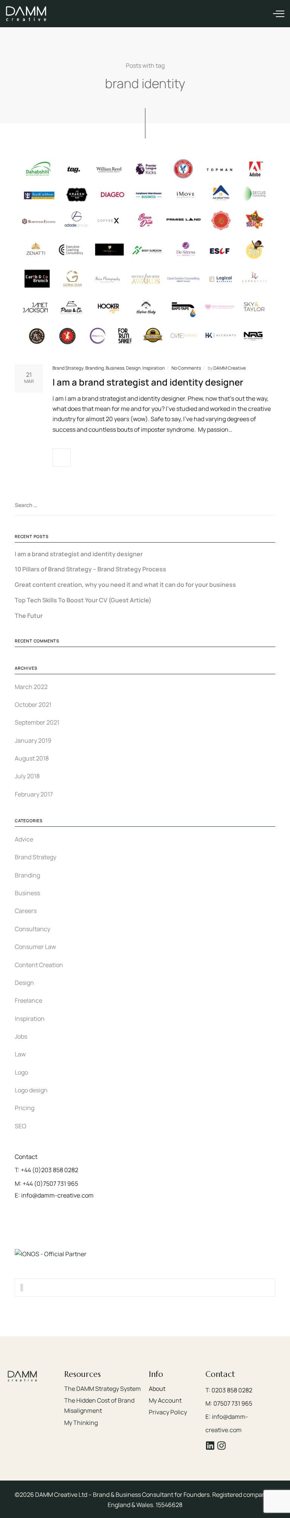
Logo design (31, 1090)
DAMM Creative (229, 368)
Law (20, 1054)
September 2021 (37, 722)
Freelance (28, 1000)
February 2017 (34, 794)
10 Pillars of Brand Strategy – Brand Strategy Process (90, 569)
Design (133, 368)
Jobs (21, 1036)
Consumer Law (35, 947)
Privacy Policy (168, 1412)
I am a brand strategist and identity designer (147, 382)
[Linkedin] (210, 1445)
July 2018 (27, 776)
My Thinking (81, 1422)
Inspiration (153, 368)
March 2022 (31, 687)
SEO (20, 1126)
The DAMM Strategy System (102, 1388)
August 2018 (32, 758)
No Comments (186, 368)
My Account (165, 1400)
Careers (26, 911)
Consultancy (32, 929)
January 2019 (33, 740)
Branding (94, 368)
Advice (24, 839)
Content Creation (39, 965)
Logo (21, 1072)
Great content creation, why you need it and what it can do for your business (125, 585)
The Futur (29, 616)
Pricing (24, 1108)
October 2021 (33, 704)
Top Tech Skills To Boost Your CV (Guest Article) (83, 600)
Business (115, 368)
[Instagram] (221, 1445)
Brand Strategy (67, 368)
